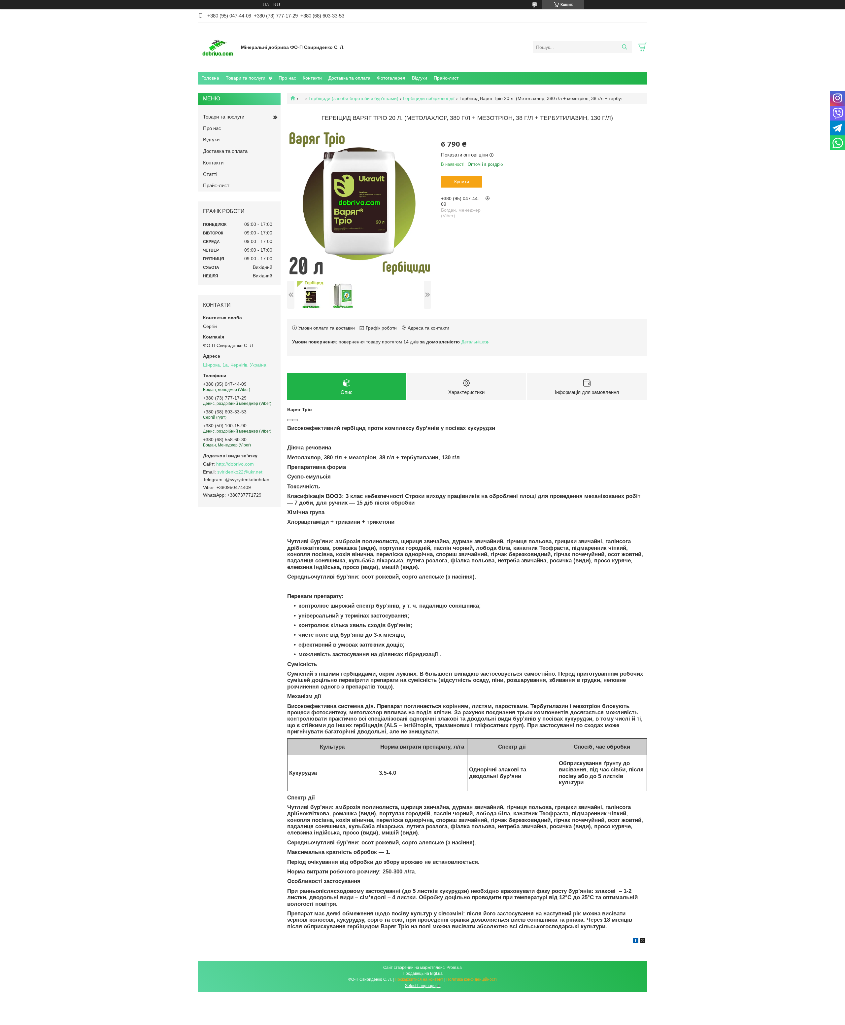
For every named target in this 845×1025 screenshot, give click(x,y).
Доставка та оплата (349, 78)
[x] (642, 941)
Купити (461, 181)
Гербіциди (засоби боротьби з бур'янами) (353, 98)
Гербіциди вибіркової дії (429, 98)
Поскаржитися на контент (419, 979)
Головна (210, 78)
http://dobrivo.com (235, 464)
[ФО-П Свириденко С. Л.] (218, 47)
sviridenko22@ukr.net (239, 472)
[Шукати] (624, 47)
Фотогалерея (391, 78)
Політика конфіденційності (471, 979)
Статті (210, 174)
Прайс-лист (446, 78)
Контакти (312, 78)
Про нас (287, 78)
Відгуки (419, 78)
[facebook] (635, 941)
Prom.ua (454, 967)
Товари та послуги (245, 78)
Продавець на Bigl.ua (423, 973)
